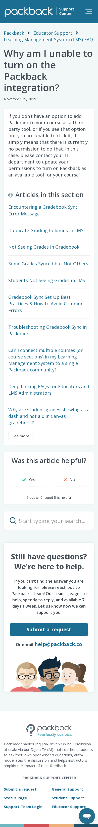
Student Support (68, 797)
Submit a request (49, 629)
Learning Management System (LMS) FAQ (48, 39)
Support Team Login (23, 806)
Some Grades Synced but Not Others (48, 264)
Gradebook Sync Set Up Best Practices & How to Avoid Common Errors (45, 303)
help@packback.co (58, 644)
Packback (14, 33)
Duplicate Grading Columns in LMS (45, 230)
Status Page (15, 797)
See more (21, 436)
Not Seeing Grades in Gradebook (43, 247)
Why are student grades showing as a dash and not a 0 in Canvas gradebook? (48, 416)
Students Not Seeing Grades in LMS (46, 280)
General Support (67, 789)
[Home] (39, 11)
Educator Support (52, 33)
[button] (88, 11)
